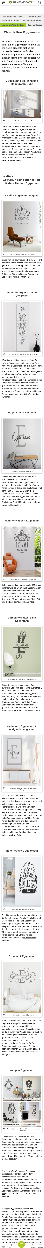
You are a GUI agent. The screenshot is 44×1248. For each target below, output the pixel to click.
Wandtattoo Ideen (10, 20)
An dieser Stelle (27, 705)
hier (20, 160)
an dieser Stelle (15, 835)
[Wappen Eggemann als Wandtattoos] (22, 1101)
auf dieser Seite (18, 491)
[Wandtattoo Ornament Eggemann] (22, 987)
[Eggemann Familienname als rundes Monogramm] (22, 104)
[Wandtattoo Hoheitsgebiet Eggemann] (22, 882)
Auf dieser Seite (8, 391)
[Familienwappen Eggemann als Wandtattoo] (22, 552)
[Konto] (3, 1246)
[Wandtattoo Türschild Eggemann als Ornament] (22, 327)
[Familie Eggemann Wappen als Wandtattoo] (22, 226)
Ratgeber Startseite (12, 16)
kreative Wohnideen (32, 20)
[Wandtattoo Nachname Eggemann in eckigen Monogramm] (22, 760)
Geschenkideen (35, 25)
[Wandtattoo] (20, 2)
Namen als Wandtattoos (13, 25)
